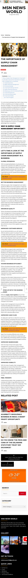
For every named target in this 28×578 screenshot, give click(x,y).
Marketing (3, 69)
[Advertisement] (14, 25)
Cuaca (3, 569)
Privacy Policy (5, 572)
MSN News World (14, 9)
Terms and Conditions (7, 574)
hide (9, 76)
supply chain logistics (12, 294)
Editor (5, 73)
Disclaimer (4, 571)
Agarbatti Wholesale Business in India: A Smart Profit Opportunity (13, 416)
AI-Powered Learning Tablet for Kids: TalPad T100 (16, 2)
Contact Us (4, 567)
